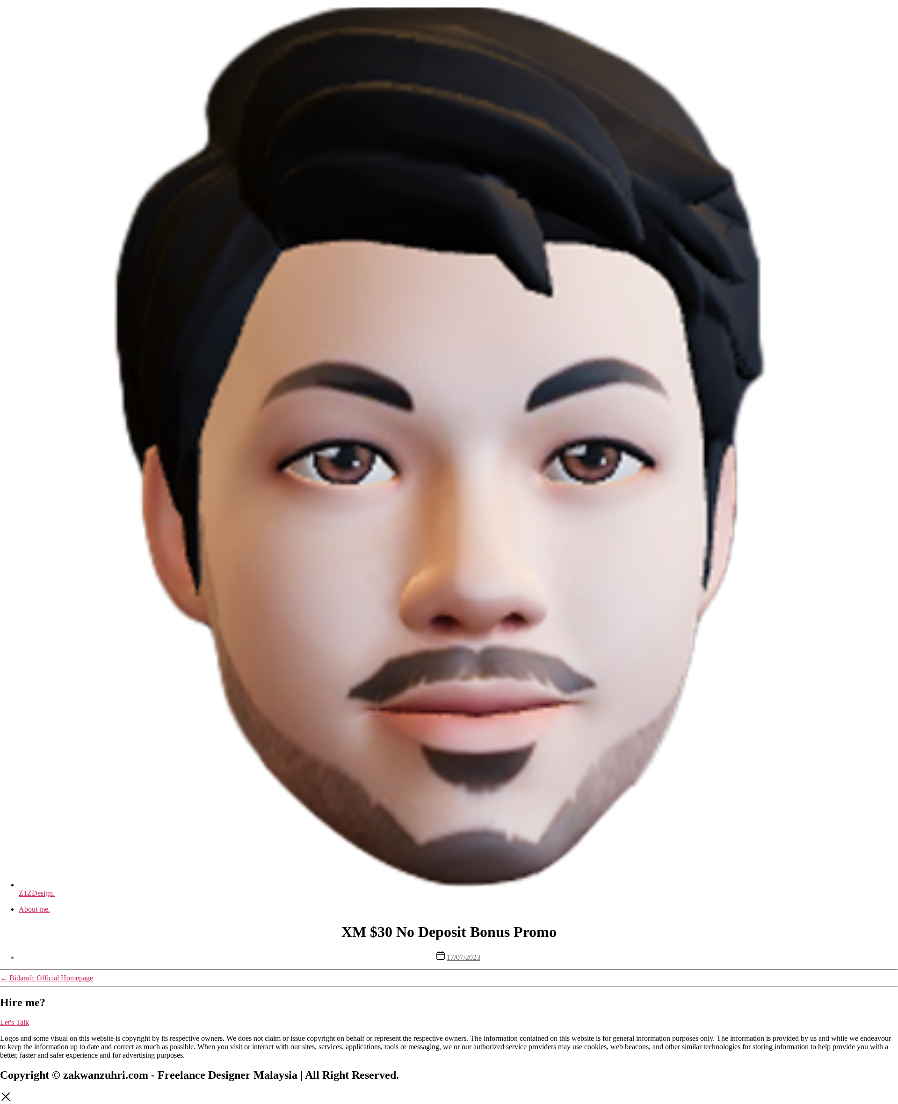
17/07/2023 (463, 957)
